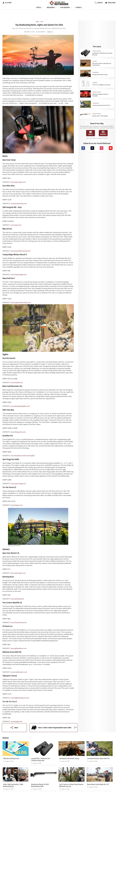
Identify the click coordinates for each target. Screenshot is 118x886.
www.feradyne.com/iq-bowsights (23, 456)
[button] (39, 7)
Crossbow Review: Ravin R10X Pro (101, 105)
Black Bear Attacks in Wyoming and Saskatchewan (101, 64)
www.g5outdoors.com (19, 648)
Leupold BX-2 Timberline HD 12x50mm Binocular (102, 54)
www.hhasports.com (18, 432)
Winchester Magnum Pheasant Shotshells (100, 95)
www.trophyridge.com (18, 274)
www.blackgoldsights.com (20, 406)
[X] (92, 148)
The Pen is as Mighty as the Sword (101, 85)
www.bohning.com (17, 599)
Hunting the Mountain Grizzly (99, 74)
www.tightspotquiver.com (20, 698)
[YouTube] (110, 148)
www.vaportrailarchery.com (21, 302)
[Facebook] (83, 148)
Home (37, 21)
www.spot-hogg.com (18, 484)
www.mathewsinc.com (19, 672)
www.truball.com (17, 382)
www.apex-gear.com (18, 182)
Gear (41, 21)
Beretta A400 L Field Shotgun (100, 116)
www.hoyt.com (16, 225)
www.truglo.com (16, 505)
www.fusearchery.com (19, 203)
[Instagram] (101, 148)
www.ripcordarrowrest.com (20, 251)
